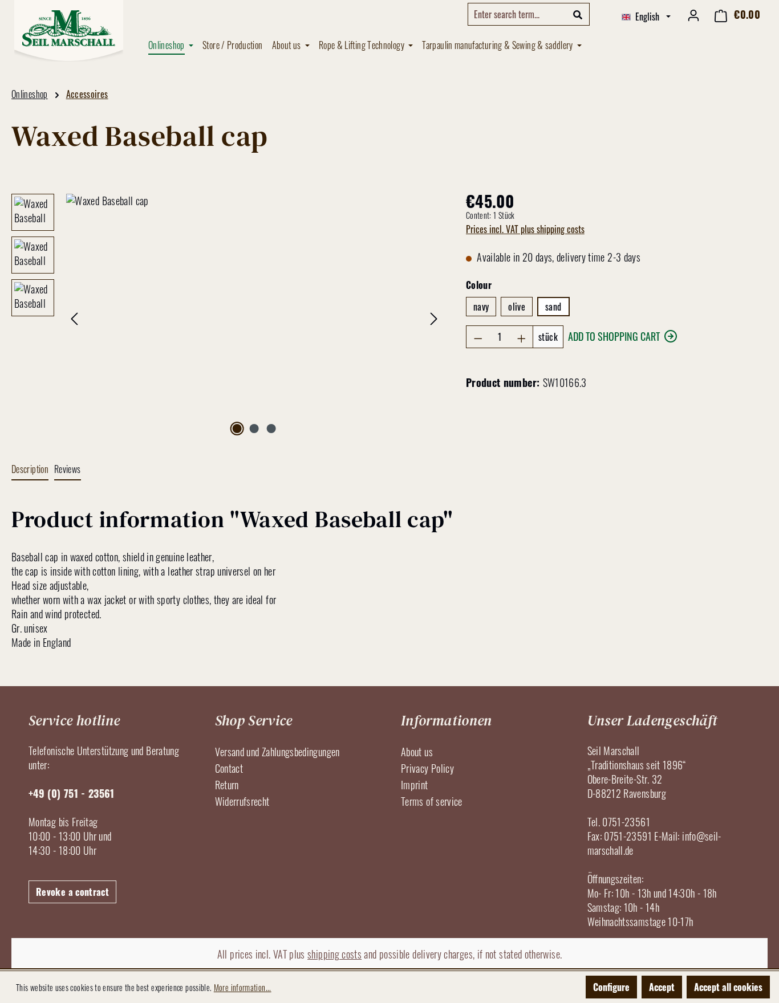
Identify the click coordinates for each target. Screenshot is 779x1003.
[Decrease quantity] (478, 336)
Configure (611, 987)
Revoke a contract (72, 892)
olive (516, 306)
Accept (662, 987)
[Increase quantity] (522, 336)
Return (227, 784)
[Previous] (74, 316)
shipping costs (334, 954)
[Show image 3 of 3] (271, 428)
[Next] (434, 316)
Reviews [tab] (67, 469)
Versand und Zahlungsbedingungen (277, 751)
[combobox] (517, 14)
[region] (227, 316)
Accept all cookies (728, 987)
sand (553, 306)
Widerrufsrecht (242, 801)
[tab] (29, 469)
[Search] (578, 14)
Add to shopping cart (614, 336)
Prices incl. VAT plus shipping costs (525, 229)
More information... (242, 987)
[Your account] (693, 14)
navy (481, 306)
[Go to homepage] (68, 31)
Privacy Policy (427, 768)
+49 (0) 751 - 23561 (72, 793)
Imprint (414, 784)
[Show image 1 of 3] (236, 428)
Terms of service (431, 801)
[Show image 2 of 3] (254, 428)
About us (417, 751)
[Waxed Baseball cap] (254, 316)
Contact (229, 768)
